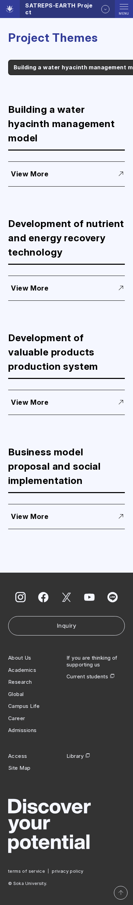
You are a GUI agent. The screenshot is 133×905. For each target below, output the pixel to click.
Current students (87, 676)
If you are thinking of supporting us (92, 661)
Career (16, 718)
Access (17, 756)
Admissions (22, 730)
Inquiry (66, 625)
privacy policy (67, 871)
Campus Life (24, 706)
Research (20, 682)
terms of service (26, 871)
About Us (19, 658)
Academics (22, 670)
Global (16, 694)
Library (75, 756)
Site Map (19, 768)
